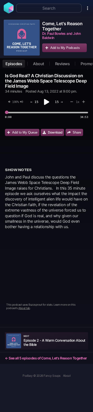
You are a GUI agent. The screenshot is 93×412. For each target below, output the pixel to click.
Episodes (13, 63)
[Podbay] (9, 11)
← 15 (34, 102)
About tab (24, 308)
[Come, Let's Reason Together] (22, 38)
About (38, 63)
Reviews (62, 63)
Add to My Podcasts (65, 48)
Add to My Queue (24, 132)
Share (77, 132)
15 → (59, 102)
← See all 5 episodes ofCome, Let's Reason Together (46, 358)
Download (55, 132)
